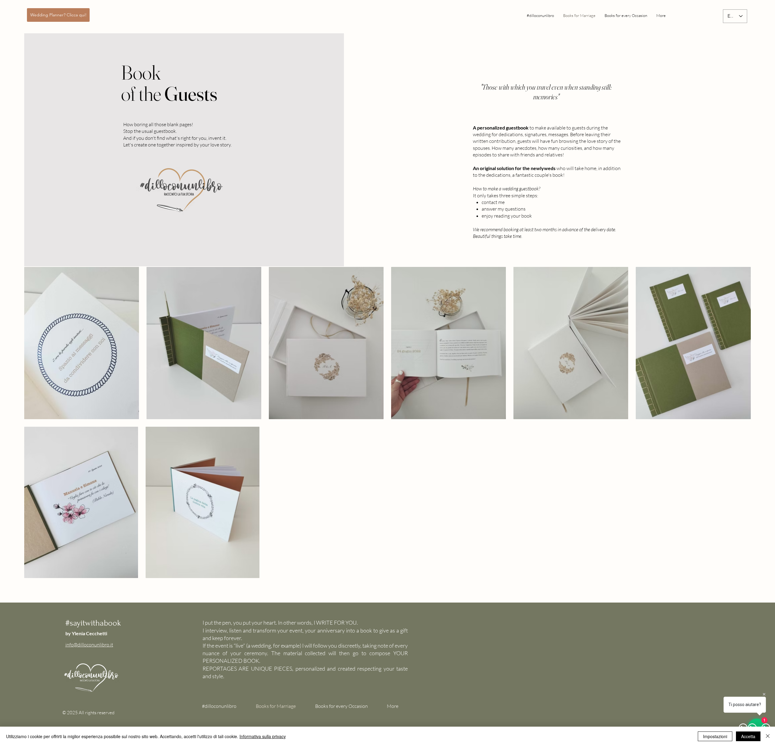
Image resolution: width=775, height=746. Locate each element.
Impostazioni (715, 736)
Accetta (748, 736)
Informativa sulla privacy (262, 736)
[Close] (767, 736)
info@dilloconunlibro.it (89, 645)
